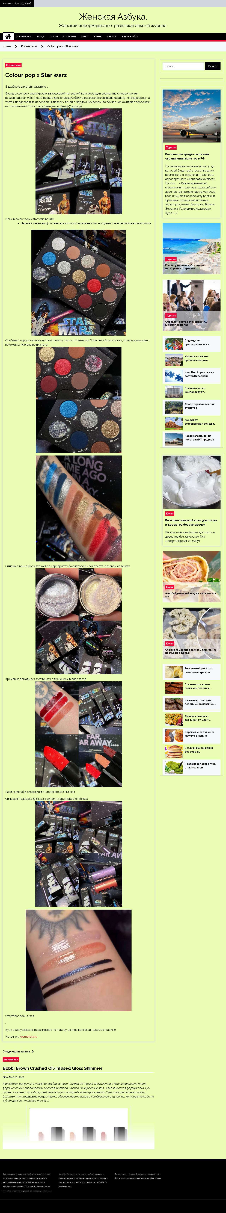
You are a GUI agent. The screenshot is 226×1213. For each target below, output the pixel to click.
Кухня (98, 36)
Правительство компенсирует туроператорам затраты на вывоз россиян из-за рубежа (199, 390)
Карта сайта (130, 36)
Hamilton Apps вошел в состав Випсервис (199, 374)
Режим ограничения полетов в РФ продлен (199, 437)
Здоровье (69, 36)
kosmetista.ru (28, 1036)
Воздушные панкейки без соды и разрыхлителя (199, 750)
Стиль (53, 36)
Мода (40, 36)
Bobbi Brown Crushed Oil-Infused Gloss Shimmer (52, 1068)
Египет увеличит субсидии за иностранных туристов (184, 267)
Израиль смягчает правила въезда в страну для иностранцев (197, 358)
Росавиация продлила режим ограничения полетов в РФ (187, 156)
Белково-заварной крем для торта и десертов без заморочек (191, 522)
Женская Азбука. (113, 17)
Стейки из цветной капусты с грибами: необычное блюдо (190, 651)
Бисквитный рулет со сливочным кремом (198, 670)
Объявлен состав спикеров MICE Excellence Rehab (186, 323)
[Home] (8, 36)
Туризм (112, 36)
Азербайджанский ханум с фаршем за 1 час (190, 595)
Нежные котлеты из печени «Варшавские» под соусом (200, 702)
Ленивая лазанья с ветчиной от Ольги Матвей (197, 718)
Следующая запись (16, 1051)
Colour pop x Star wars (36, 75)
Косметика (23, 36)
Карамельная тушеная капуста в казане (200, 734)
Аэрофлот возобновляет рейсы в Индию (199, 422)
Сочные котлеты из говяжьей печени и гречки (197, 686)
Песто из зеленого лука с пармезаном (200, 765)
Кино (84, 36)
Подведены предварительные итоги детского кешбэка (197, 342)
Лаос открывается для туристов (199, 406)
